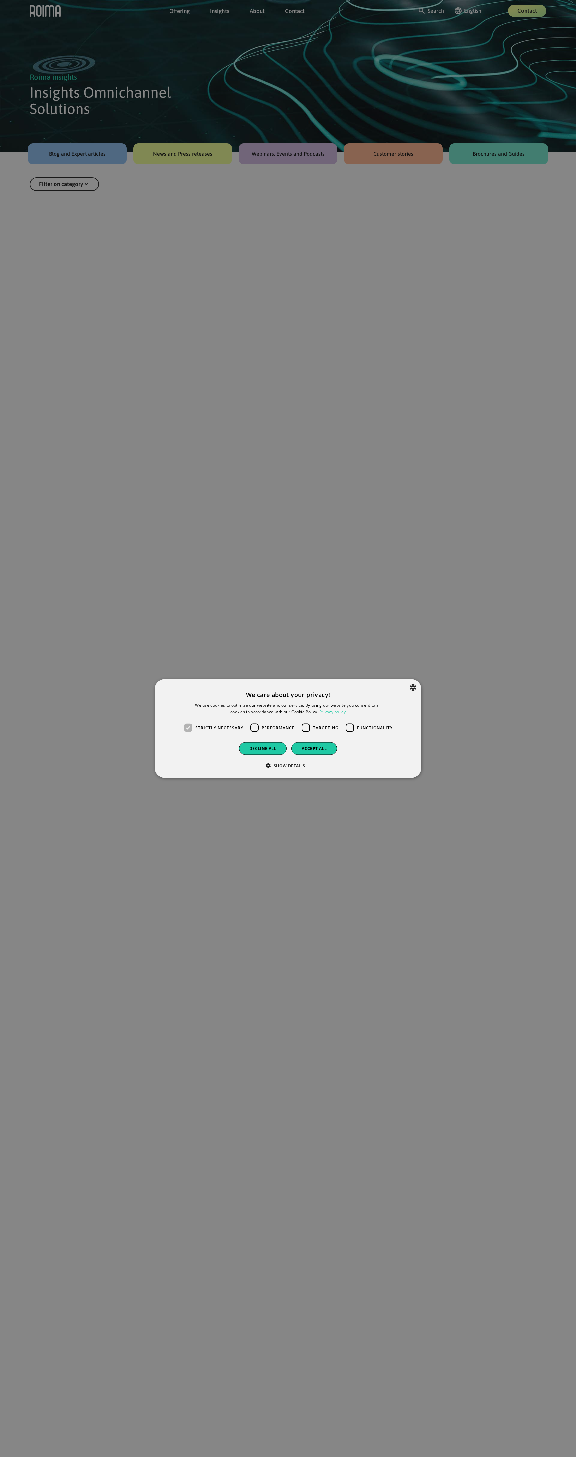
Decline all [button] (262, 748)
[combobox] (413, 687)
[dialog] (288, 728)
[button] (288, 766)
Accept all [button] (314, 748)
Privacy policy (332, 711)
